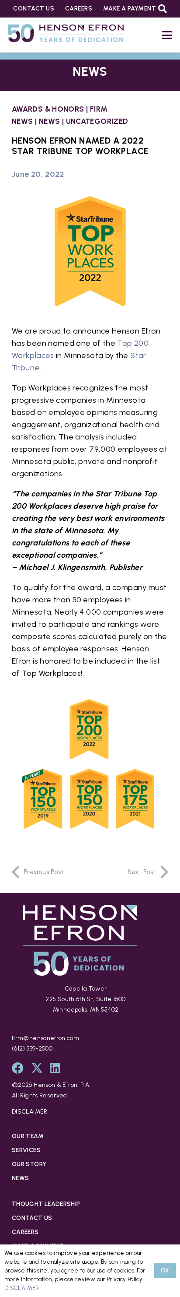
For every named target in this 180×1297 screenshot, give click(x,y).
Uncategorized (97, 121)
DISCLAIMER (30, 1111)
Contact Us (32, 1218)
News (49, 121)
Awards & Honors (48, 109)
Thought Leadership (46, 1204)
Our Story (29, 1164)
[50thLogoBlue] (66, 35)
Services (26, 1150)
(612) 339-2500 (32, 1048)
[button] (162, 9)
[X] (37, 1068)
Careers (25, 1232)
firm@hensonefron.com (45, 1038)
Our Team (28, 1136)
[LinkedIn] (55, 1068)
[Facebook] (18, 1068)
